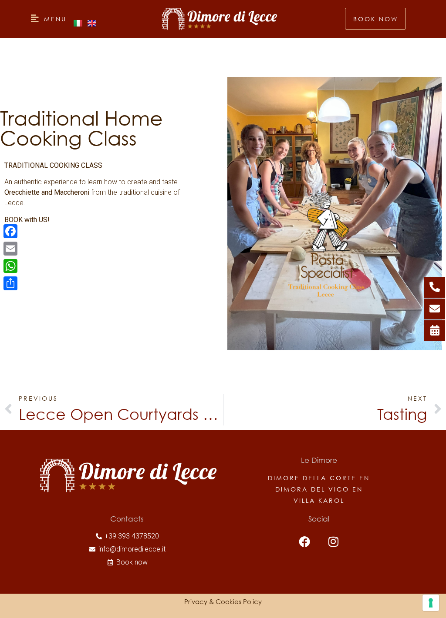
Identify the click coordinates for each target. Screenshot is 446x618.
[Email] (10, 248)
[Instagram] (333, 541)
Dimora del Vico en (319, 489)
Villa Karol (319, 500)
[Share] (10, 283)
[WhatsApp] (10, 266)
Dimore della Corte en (319, 478)
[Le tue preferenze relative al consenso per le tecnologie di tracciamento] (430, 603)
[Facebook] (304, 541)
